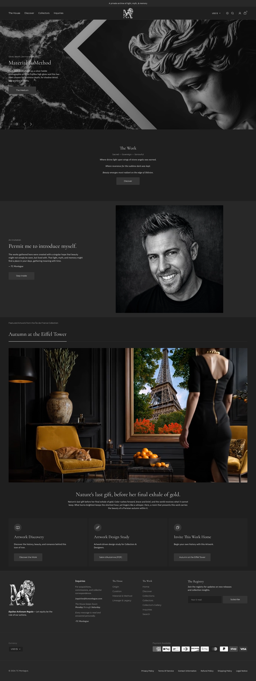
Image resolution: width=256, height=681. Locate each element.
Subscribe (235, 599)
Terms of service (166, 671)
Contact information (187, 671)
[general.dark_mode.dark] (227, 13)
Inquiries (147, 609)
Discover (128, 181)
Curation (117, 591)
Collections (148, 596)
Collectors (148, 600)
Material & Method (122, 596)
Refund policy (207, 671)
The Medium (22, 90)
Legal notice (241, 671)
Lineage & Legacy (121, 600)
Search (146, 614)
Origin (115, 586)
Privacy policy (147, 671)
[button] (232, 13)
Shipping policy (225, 671)
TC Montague (22, 670)
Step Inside (21, 275)
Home (146, 586)
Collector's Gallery (152, 605)
